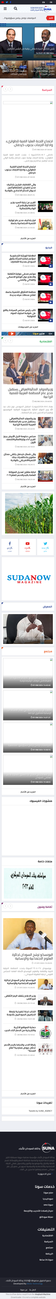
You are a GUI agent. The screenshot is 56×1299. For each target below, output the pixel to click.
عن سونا (23, 1290)
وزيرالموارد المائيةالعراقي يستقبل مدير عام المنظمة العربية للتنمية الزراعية (30, 393)
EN (43, 2)
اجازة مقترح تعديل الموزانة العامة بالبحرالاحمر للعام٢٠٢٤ (21, 473)
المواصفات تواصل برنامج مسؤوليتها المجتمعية (18, 19)
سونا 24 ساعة (46, 1260)
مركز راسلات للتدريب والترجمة (38, 1211)
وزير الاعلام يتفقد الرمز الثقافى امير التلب (20, 997)
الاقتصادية (47, 1235)
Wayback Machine (42, 1294)
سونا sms (48, 1205)
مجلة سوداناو (46, 1217)
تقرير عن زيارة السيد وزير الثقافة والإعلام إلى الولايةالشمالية (23, 205)
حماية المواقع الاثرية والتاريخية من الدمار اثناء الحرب (20, 1028)
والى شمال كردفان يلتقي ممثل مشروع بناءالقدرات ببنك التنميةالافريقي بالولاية (20, 457)
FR (51, 2)
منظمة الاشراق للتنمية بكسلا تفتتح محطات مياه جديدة (20, 293)
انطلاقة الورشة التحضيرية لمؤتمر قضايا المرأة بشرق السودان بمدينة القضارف (22, 258)
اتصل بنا (32, 1290)
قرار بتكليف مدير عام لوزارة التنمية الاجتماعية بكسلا (22, 221)
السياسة (48, 1241)
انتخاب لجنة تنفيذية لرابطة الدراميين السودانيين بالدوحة (21, 1013)
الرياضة (49, 1254)
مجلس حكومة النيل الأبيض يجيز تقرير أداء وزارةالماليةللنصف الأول (19, 439)
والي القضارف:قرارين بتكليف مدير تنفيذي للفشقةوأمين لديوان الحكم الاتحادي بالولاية (20, 187)
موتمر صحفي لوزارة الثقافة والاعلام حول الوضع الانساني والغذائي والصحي (21, 277)
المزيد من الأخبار (28, 238)
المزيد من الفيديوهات (28, 327)
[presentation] (5, 89)
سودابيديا (48, 1199)
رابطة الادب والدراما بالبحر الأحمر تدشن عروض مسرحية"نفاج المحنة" (20, 1048)
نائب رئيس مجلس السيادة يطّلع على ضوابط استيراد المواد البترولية (19, 313)
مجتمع (49, 1247)
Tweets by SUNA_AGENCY (40, 1111)
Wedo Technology (35, 1283)
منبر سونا (48, 1193)
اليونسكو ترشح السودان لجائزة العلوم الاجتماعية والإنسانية (32, 956)
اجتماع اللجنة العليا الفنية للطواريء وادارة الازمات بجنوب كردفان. (29, 143)
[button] (55, 57)
